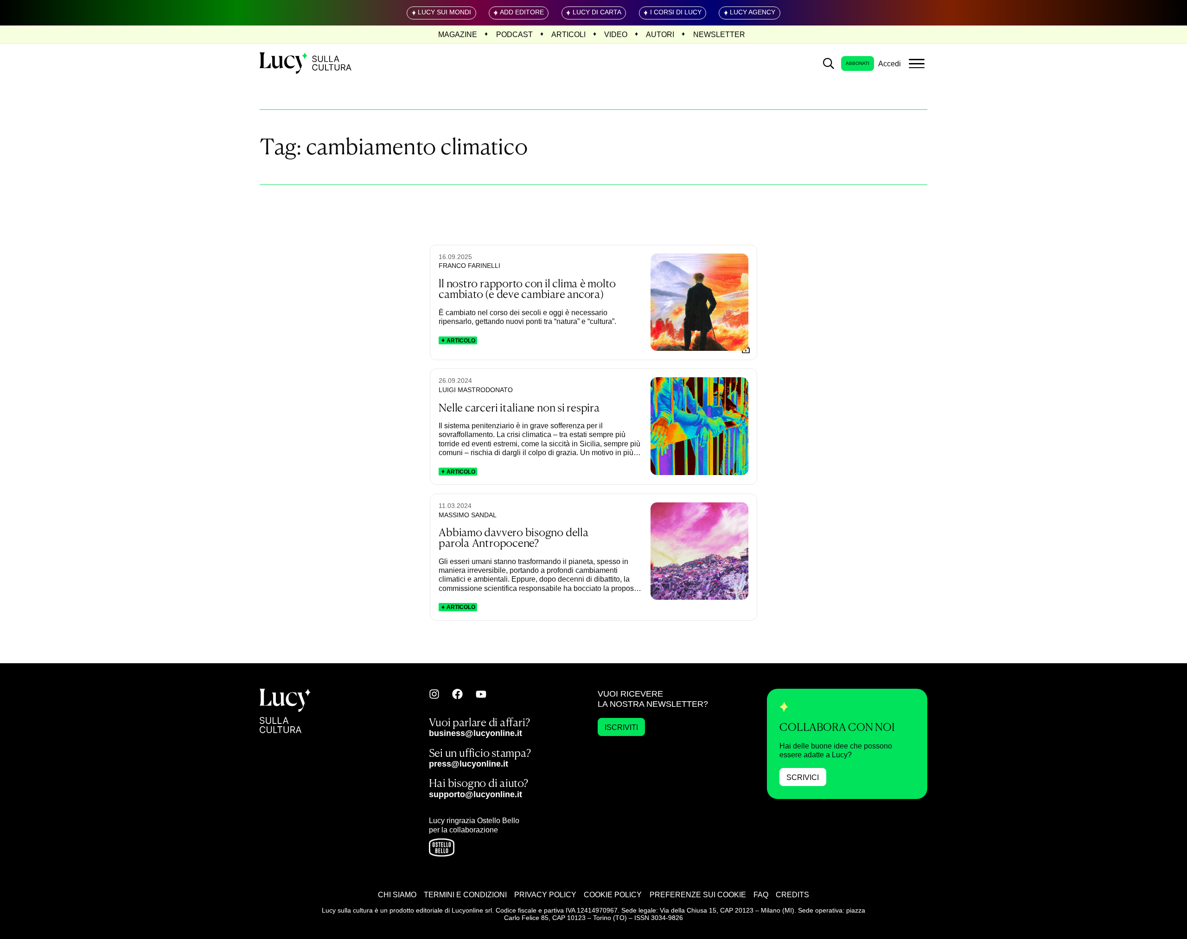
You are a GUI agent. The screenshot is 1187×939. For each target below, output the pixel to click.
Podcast (514, 34)
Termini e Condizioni (465, 894)
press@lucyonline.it (468, 763)
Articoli (568, 34)
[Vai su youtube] (481, 694)
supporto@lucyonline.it (475, 794)
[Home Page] (306, 63)
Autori (660, 34)
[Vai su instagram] (434, 694)
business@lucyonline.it (475, 733)
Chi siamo (397, 894)
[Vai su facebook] (457, 694)
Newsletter (719, 34)
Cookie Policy (613, 894)
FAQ (760, 894)
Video (615, 34)
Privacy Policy (545, 894)
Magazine (457, 34)
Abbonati (857, 63)
